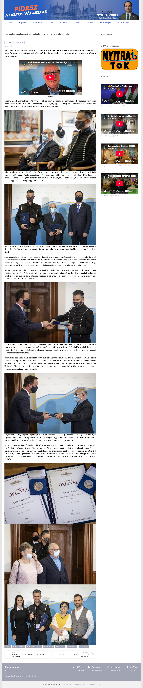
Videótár (90, 23)
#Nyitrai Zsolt (72, 646)
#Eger (7, 646)
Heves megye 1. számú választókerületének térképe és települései (20, 675)
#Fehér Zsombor (18, 646)
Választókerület (19, 42)
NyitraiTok (64, 23)
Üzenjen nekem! (124, 23)
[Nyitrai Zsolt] (71, 10)
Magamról (22, 23)
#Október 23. (84, 646)
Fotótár (77, 23)
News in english (105, 23)
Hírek (10, 23)
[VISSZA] (135, 22)
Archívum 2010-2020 (94, 684)
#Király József (48, 646)
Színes (51, 23)
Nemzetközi (37, 23)
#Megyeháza (60, 646)
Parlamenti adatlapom (13, 671)
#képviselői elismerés (34, 646)
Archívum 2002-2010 (80, 684)
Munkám (8, 42)
